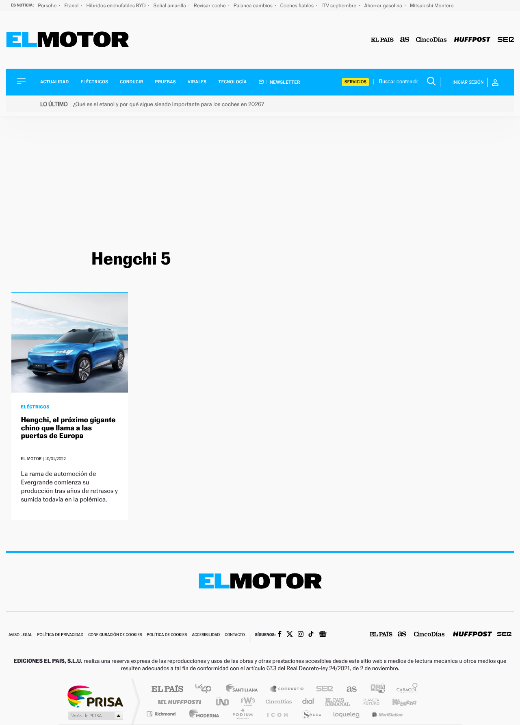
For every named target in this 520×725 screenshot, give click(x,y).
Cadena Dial (308, 702)
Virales (197, 82)
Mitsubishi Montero (432, 5)
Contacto (235, 635)
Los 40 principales (206, 689)
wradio (246, 702)
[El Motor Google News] (322, 635)
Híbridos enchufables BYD (117, 5)
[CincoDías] (431, 40)
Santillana (244, 689)
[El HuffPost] (472, 40)
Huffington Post (178, 702)
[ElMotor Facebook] (280, 635)
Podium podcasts (242, 714)
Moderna (202, 714)
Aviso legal (20, 635)
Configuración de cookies (115, 635)
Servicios (355, 82)
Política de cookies (167, 635)
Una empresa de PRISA (95, 696)
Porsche (48, 5)
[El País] (382, 40)
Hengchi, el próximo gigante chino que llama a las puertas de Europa (68, 428)
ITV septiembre (339, 5)
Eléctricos (94, 82)
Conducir (131, 82)
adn (375, 689)
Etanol (72, 5)
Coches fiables (297, 5)
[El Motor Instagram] (300, 634)
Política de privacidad (60, 635)
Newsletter (284, 82)
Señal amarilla (170, 5)
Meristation (386, 714)
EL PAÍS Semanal (338, 702)
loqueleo (347, 714)
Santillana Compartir (287, 689)
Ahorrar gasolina (383, 5)
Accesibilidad (206, 635)
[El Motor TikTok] (311, 634)
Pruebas (165, 82)
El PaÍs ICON (277, 714)
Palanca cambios (254, 5)
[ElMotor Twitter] (289, 635)
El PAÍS (167, 689)
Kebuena (397, 702)
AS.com (348, 689)
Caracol (404, 689)
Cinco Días (277, 702)
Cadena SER (322, 689)
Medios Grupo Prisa (95, 716)
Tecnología (233, 82)
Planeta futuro (368, 702)
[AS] (405, 40)
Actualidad (54, 82)
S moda (311, 714)
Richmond (162, 714)
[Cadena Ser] (506, 40)
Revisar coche (210, 5)
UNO (223, 702)
